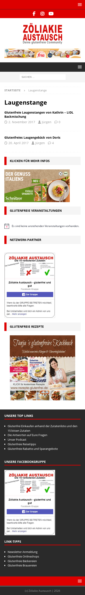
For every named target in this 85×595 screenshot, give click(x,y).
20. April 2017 (18, 143)
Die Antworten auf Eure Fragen (27, 435)
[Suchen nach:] (42, 77)
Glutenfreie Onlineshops (23, 556)
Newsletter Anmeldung (22, 552)
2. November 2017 (21, 122)
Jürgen (46, 122)
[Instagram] (42, 13)
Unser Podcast (17, 440)
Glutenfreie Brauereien (22, 565)
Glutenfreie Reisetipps (22, 444)
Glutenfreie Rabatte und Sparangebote (33, 449)
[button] (79, 4)
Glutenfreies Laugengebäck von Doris (32, 137)
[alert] (42, 226)
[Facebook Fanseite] (34, 13)
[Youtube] (51, 13)
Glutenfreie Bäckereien (22, 561)
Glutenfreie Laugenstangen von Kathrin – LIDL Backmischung (38, 114)
